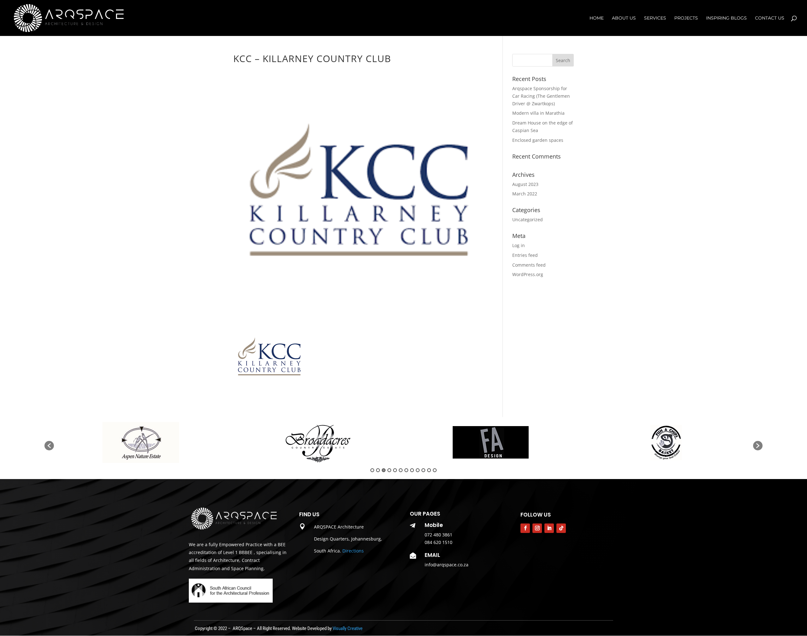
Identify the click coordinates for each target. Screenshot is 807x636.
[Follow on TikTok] (561, 528)
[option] (141, 442)
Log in (518, 245)
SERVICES (655, 18)
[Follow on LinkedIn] (549, 528)
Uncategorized (527, 220)
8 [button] (412, 470)
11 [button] (429, 470)
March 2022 (524, 194)
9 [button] (418, 470)
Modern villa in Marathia (538, 113)
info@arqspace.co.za (446, 565)
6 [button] (401, 470)
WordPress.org (527, 274)
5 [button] (395, 470)
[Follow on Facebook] (525, 528)
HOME (596, 18)
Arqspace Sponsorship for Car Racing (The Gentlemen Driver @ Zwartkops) (541, 96)
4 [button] (389, 470)
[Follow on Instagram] (537, 528)
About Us (624, 18)
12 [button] (435, 470)
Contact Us (769, 18)
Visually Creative (348, 628)
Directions (353, 551)
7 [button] (406, 470)
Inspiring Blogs (726, 18)
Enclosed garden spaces (537, 140)
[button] (49, 445)
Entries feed (525, 255)
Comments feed (529, 265)
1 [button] (372, 470)
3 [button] (384, 470)
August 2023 (525, 184)
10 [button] (423, 470)
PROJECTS (686, 18)
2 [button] (378, 470)
